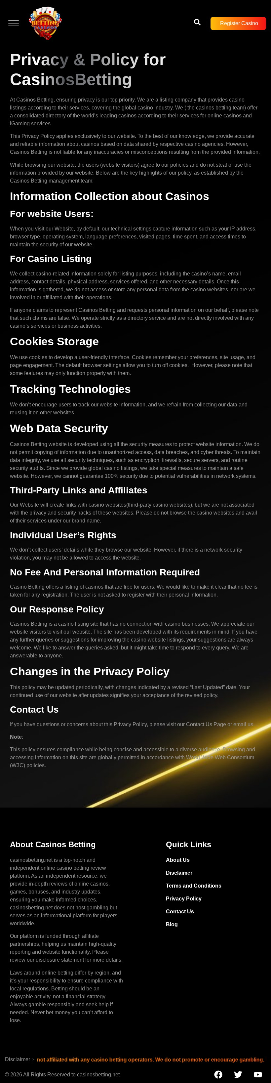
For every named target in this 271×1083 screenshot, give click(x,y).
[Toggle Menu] (13, 23)
